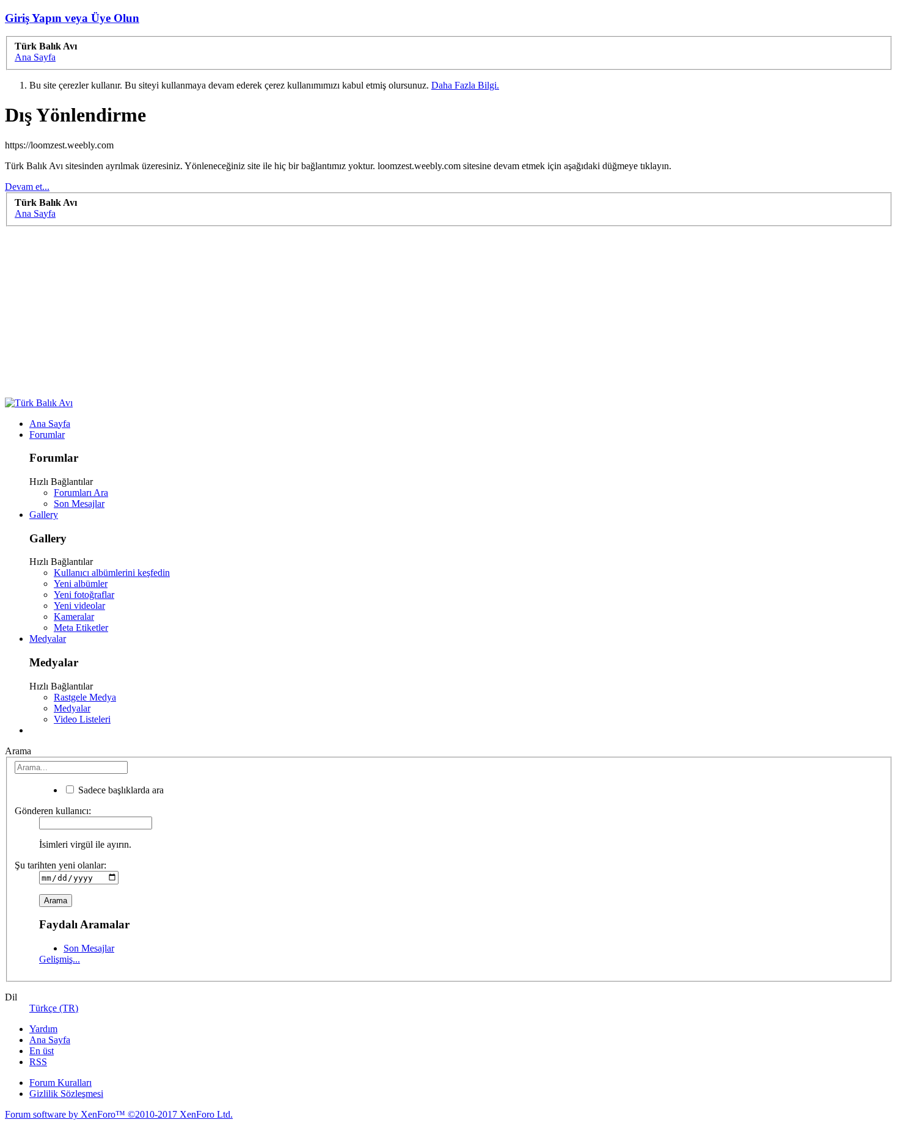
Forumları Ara (81, 492)
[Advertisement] (371, 312)
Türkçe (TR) (53, 1008)
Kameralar (74, 616)
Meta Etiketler (81, 627)
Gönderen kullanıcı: (53, 811)
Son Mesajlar (79, 503)
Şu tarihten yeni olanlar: (60, 865)
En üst (41, 1051)
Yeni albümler (81, 583)
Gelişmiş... (59, 959)
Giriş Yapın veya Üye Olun (72, 18)
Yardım (43, 1029)
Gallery (43, 514)
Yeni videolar (79, 605)
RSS (38, 1062)
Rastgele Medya (85, 697)
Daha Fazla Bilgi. (465, 85)
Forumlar (47, 434)
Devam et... (27, 186)
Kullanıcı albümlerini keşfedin (112, 572)
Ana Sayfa (49, 423)
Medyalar (47, 638)
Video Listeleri (82, 719)
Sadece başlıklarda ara (120, 790)
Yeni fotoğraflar (84, 594)
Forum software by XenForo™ (119, 1114)
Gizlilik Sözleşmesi (66, 1093)
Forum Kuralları (60, 1082)
